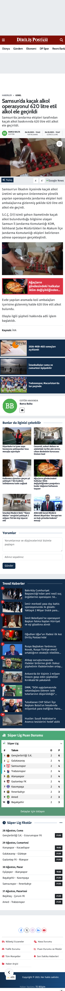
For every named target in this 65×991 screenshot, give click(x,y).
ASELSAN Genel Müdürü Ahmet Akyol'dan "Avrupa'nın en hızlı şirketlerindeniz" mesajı (48, 517)
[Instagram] (32, 930)
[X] (26, 930)
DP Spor (44, 48)
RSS (12, 977)
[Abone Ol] (55, 180)
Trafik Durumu (12, 949)
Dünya (6, 48)
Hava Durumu (45, 941)
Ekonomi (31, 48)
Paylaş (9, 180)
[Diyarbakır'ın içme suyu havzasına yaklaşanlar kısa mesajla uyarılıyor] (17, 435)
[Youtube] (44, 930)
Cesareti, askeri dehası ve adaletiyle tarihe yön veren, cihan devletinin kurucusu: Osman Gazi (47, 450)
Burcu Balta (26, 403)
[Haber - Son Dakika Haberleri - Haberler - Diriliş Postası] (32, 40)
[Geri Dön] (9, 972)
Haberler (7, 95)
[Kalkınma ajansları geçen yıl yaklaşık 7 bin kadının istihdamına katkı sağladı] (17, 467)
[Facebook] (21, 930)
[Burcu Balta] (10, 405)
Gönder (9, 565)
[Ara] (61, 40)
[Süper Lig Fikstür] (61, 822)
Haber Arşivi (12, 963)
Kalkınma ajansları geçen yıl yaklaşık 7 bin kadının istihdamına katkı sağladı (16, 481)
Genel (18, 95)
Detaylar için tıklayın (33, 811)
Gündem (18, 48)
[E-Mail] (22, 410)
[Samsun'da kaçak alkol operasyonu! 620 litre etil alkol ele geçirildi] (32, 157)
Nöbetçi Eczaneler (15, 941)
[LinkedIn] (38, 930)
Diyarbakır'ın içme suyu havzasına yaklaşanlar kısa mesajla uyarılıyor (16, 449)
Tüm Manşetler (13, 956)
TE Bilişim (40, 986)
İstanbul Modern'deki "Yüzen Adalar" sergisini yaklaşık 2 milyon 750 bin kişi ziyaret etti (16, 517)
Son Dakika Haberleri (48, 956)
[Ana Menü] (3, 40)
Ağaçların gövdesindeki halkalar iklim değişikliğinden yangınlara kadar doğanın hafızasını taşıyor (47, 483)
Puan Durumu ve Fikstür (49, 949)
